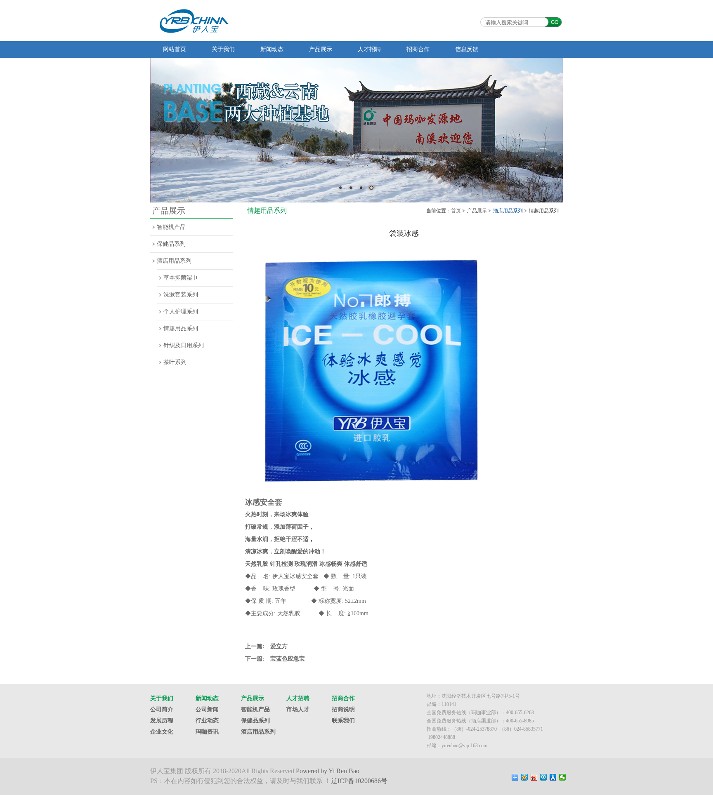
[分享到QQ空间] (524, 777)
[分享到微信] (562, 777)
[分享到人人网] (553, 777)
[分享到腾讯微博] (543, 777)
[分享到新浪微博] (534, 777)
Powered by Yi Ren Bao (327, 770)
